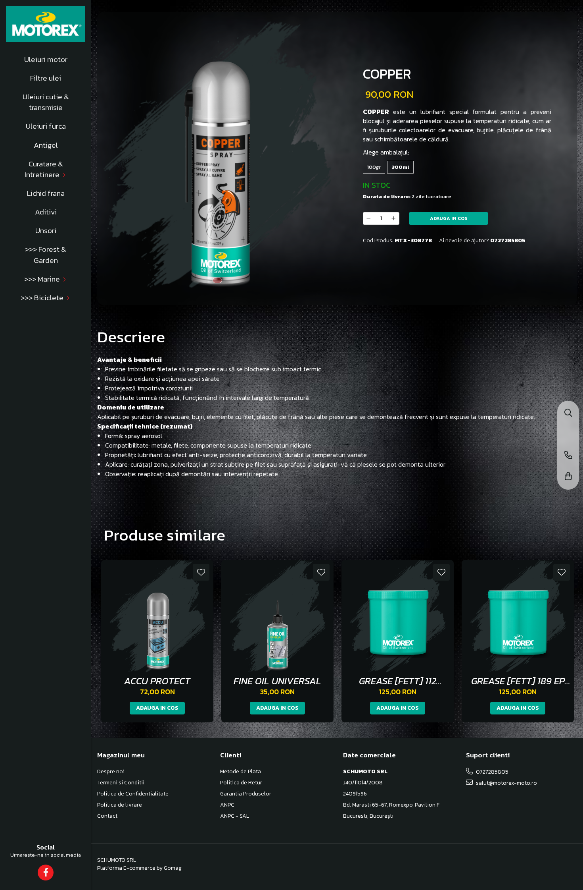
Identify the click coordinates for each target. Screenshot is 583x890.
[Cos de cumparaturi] (568, 476)
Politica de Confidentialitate (133, 794)
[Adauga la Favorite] (201, 572)
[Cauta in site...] (568, 413)
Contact (107, 816)
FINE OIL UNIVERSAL (277, 680)
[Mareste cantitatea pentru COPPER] (393, 218)
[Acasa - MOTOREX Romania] (45, 24)
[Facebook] (46, 872)
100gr (374, 167)
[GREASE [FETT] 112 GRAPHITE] (397, 616)
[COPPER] (217, 155)
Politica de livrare (119, 805)
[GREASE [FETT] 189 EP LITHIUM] (518, 616)
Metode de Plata (240, 772)
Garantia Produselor (245, 794)
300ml (400, 167)
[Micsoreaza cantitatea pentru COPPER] (368, 218)
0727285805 (491, 772)
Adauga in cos (448, 218)
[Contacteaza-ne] (568, 455)
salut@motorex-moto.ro (506, 783)
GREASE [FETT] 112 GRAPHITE (397, 680)
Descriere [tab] (131, 337)
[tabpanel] (217, 155)
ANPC (227, 805)
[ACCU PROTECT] (157, 616)
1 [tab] (217, 280)
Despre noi (111, 772)
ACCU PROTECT (157, 680)
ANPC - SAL (234, 816)
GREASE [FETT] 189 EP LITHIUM (518, 680)
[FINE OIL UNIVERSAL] (277, 616)
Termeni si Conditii (120, 783)
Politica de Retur (241, 783)
